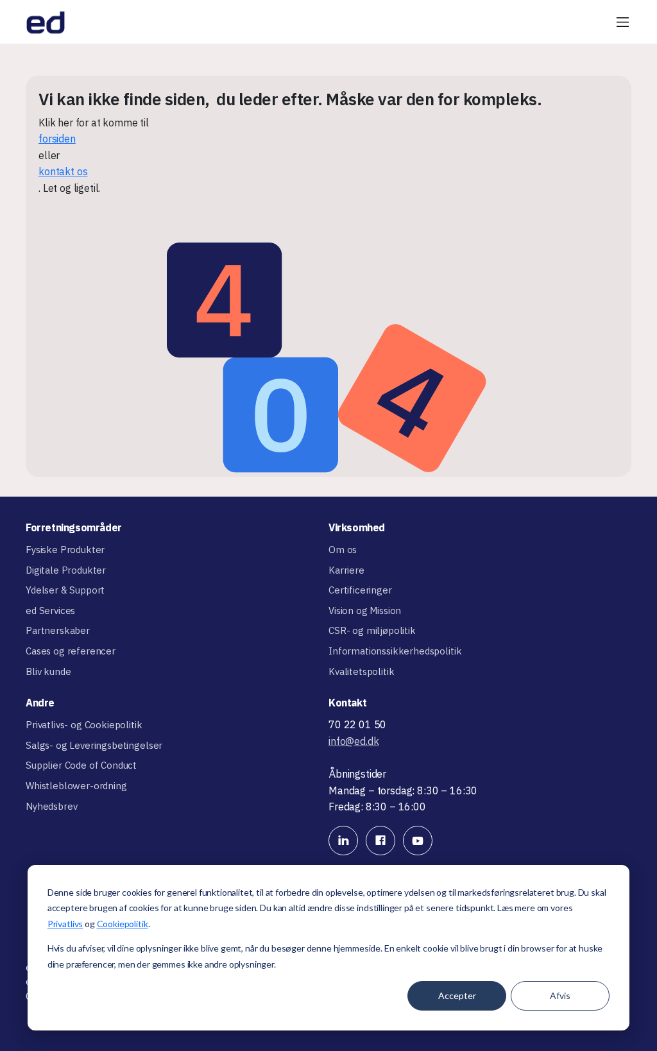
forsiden (57, 138)
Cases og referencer (70, 651)
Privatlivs (65, 923)
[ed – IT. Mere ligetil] (45, 22)
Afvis (560, 995)
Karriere (346, 570)
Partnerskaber (58, 630)
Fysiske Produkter (65, 549)
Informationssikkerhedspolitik (394, 651)
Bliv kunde (48, 671)
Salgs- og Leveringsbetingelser (94, 745)
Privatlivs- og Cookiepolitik (84, 725)
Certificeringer (360, 590)
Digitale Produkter (66, 570)
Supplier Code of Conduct (81, 765)
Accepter (457, 995)
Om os (342, 549)
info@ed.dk (353, 741)
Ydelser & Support (65, 590)
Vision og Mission (364, 610)
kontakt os (62, 171)
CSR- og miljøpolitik (372, 630)
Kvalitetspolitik (361, 671)
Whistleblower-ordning (76, 786)
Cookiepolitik (122, 923)
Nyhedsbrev (51, 806)
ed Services (50, 610)
